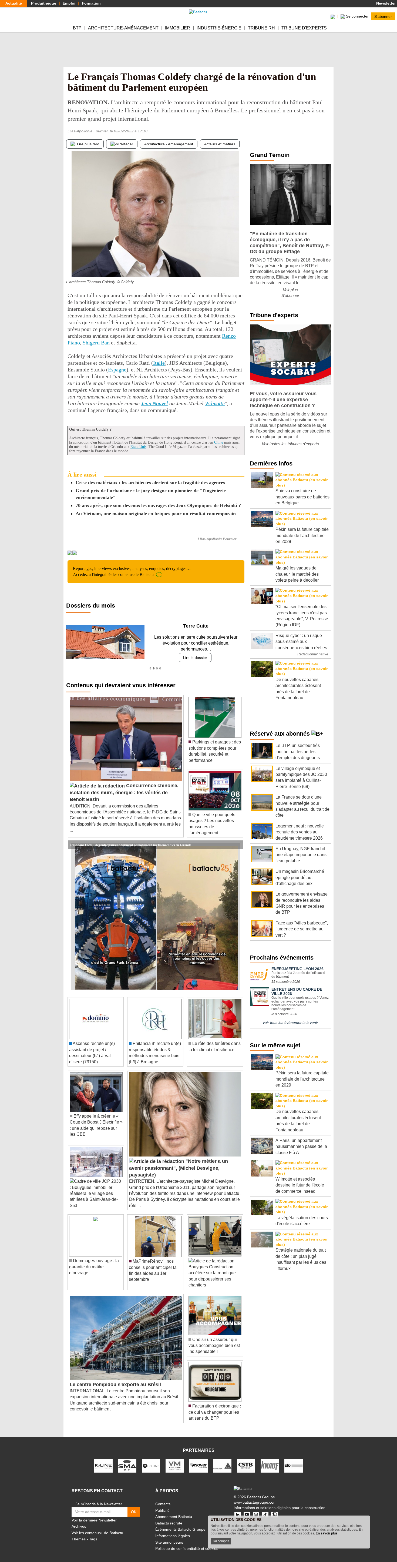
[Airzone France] (151, 1459)
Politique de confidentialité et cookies (186, 1542)
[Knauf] (270, 1459)
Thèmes (79, 1533)
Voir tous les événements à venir (290, 1022)
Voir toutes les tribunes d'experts (290, 443)
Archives (79, 1520)
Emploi (69, 3)
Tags (93, 1533)
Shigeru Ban (96, 343)
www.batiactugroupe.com (255, 1496)
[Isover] (198, 1459)
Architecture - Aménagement (168, 144)
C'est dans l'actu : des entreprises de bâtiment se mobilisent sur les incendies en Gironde (130, 838)
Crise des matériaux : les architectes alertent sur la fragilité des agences (150, 482)
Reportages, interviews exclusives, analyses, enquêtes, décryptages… (132, 571)
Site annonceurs (169, 1536)
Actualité (13, 3)
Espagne (117, 370)
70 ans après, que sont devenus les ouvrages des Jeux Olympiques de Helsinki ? (158, 505)
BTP (77, 28)
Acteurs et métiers (219, 144)
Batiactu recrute (168, 1517)
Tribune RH (261, 28)
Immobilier (177, 28)
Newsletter (385, 3)
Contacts (162, 1498)
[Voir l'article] (237, 839)
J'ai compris (220, 1541)
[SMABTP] (127, 1459)
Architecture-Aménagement (123, 28)
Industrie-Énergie (219, 28)
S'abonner (383, 16)
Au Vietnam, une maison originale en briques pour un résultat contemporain (156, 513)
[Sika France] (222, 1459)
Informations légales (172, 1530)
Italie (159, 363)
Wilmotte (215, 403)
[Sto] (293, 1459)
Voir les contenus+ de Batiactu (97, 1526)
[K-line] (103, 1459)
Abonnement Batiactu (173, 1511)
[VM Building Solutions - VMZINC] (175, 1459)
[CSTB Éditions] (246, 1459)
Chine (218, 442)
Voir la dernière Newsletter (94, 1514)
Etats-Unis (138, 447)
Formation (91, 3)
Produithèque (43, 3)
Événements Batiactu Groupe (180, 1523)
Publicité (162, 1504)
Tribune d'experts (304, 28)
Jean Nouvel (154, 403)
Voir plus (290, 289)
